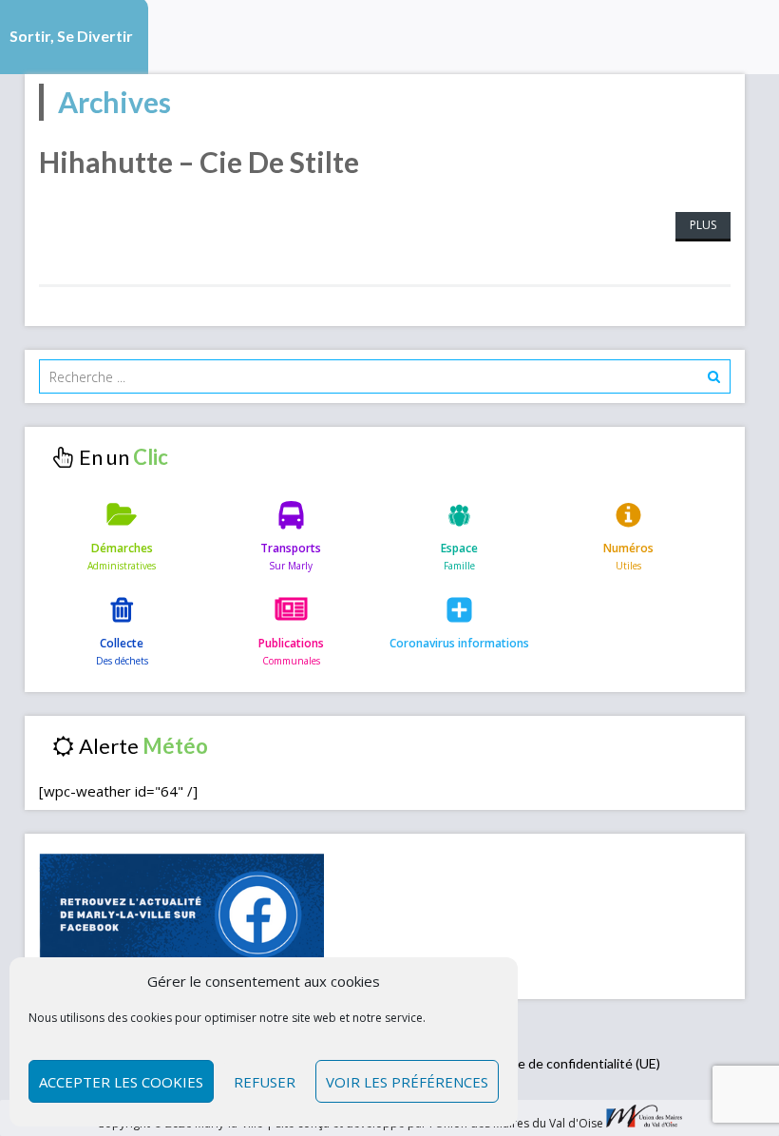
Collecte (121, 643)
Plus (703, 225)
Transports (290, 548)
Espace (459, 548)
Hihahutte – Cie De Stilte (199, 161)
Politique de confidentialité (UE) (566, 1063)
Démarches (122, 548)
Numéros (628, 548)
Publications (291, 643)
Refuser (264, 1081)
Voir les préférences (407, 1081)
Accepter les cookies (121, 1081)
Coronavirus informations (459, 643)
